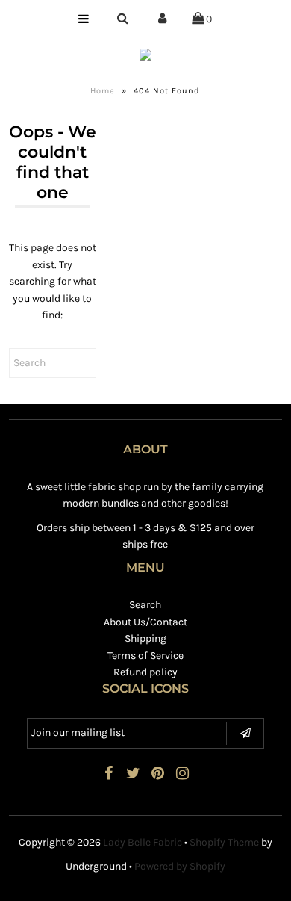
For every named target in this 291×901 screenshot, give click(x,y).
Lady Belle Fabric (142, 842)
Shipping (145, 638)
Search (145, 604)
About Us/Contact (145, 622)
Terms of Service (145, 655)
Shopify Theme (224, 842)
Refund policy (145, 672)
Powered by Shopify (179, 866)
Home (102, 91)
